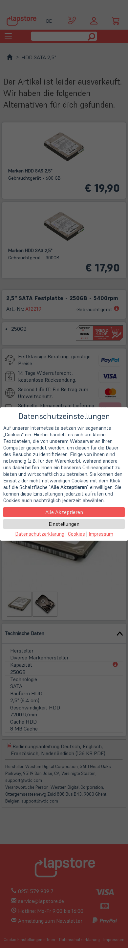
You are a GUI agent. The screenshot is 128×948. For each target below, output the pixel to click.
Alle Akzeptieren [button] (64, 512)
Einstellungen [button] (64, 524)
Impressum (101, 534)
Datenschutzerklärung (39, 534)
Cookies (76, 534)
